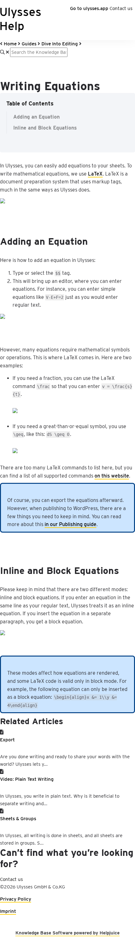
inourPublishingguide (70, 524)
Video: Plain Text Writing (27, 779)
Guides (29, 44)
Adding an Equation (36, 117)
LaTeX (95, 174)
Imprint (8, 911)
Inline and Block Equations (45, 128)
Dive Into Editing (59, 44)
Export (7, 740)
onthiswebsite (111, 476)
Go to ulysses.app (89, 8)
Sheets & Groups (18, 818)
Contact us (121, 8)
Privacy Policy (15, 899)
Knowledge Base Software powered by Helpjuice (67, 933)
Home (10, 44)
